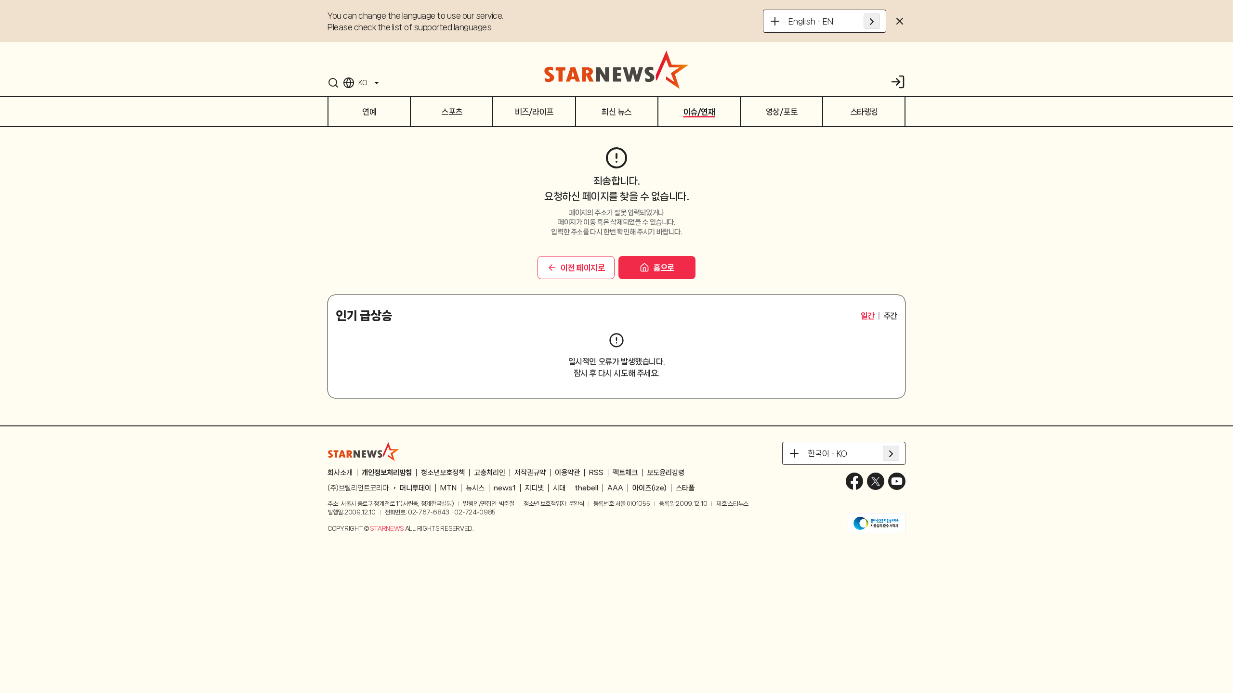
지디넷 (534, 488)
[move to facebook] (854, 481)
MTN (448, 488)
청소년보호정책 (443, 472)
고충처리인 (489, 472)
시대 (559, 488)
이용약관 (567, 472)
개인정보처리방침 (387, 472)
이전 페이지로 (582, 267)
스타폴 (685, 488)
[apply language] (872, 21)
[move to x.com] (875, 481)
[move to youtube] (896, 481)
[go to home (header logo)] (616, 69)
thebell (586, 488)
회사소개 (340, 472)
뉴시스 (475, 488)
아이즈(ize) (649, 488)
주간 (890, 315)
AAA (615, 488)
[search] (333, 83)
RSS (596, 472)
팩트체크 (625, 472)
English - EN (810, 21)
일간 (868, 315)
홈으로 (663, 267)
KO (362, 83)
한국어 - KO (827, 453)
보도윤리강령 (665, 472)
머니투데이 (415, 488)
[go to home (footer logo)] (364, 451)
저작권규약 (530, 472)
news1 (505, 488)
